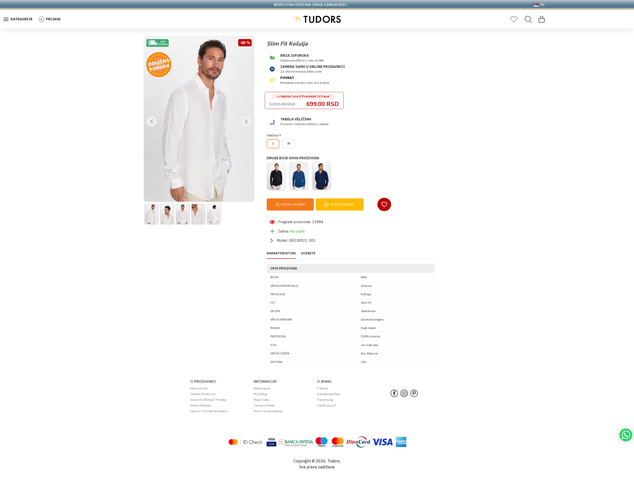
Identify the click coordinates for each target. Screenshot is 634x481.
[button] (151, 121)
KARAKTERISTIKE (281, 253)
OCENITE (308, 253)
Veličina (272, 135)
